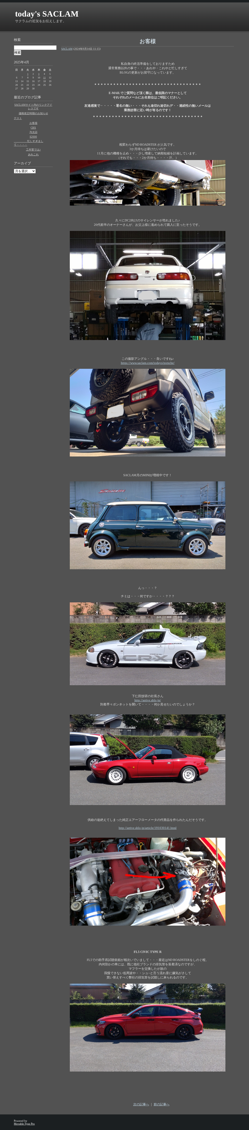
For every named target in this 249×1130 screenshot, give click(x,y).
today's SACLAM (47, 13)
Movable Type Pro (24, 1123)
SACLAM (66, 48)
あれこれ (33, 154)
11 (44, 77)
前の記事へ (161, 1104)
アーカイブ (22, 163)
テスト (18, 118)
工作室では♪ (33, 149)
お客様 (33, 123)
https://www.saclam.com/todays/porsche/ (148, 363)
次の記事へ (141, 1104)
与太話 (33, 132)
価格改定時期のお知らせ (33, 113)
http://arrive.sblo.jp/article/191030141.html (148, 828)
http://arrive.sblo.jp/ (147, 700)
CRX (33, 127)
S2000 (33, 136)
